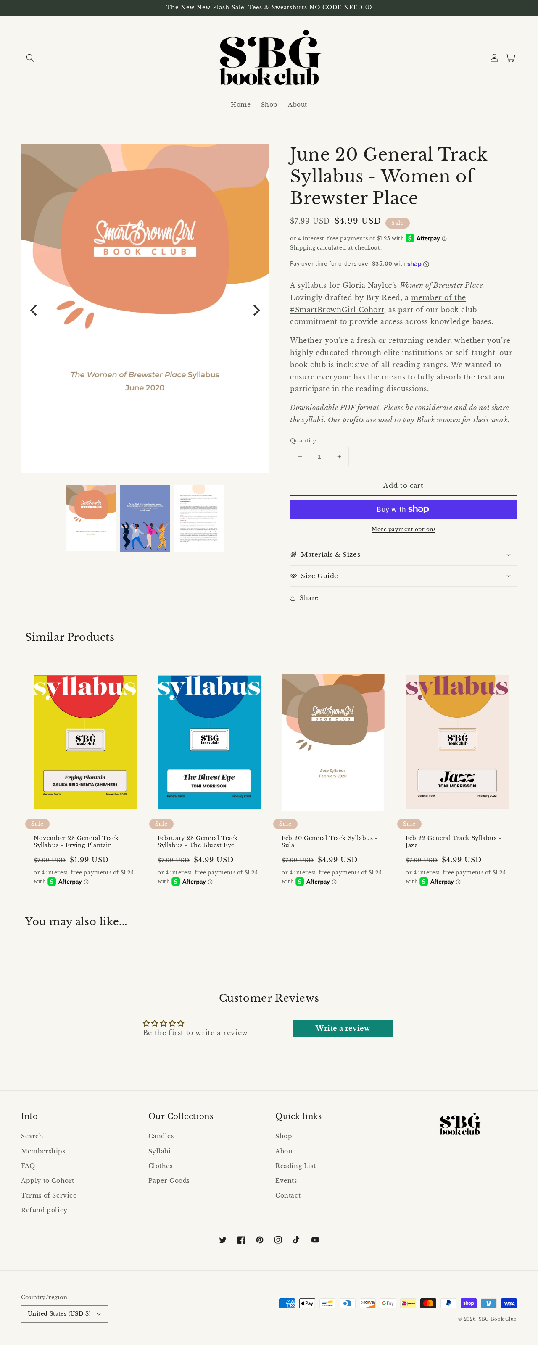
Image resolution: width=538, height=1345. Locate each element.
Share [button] (309, 598)
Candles (161, 1136)
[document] (145, 310)
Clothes (160, 1166)
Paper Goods (169, 1180)
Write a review (343, 1028)
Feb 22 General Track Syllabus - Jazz (453, 842)
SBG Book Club (498, 1319)
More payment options (403, 529)
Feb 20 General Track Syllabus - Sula (330, 842)
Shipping (303, 248)
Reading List (295, 1166)
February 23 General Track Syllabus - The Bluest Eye (198, 842)
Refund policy (44, 1210)
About (285, 1151)
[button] (30, 58)
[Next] (255, 310)
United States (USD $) (59, 1313)
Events (286, 1180)
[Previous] (34, 310)
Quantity (303, 440)
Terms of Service (49, 1195)
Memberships (43, 1151)
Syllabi (159, 1151)
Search (32, 1136)
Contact (288, 1195)
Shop (283, 1136)
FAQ (28, 1166)
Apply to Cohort (47, 1180)
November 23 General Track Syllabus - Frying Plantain (76, 842)
